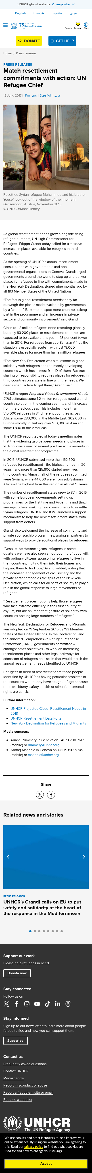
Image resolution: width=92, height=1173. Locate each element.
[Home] (26, 26)
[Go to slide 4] (45, 932)
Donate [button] (78, 28)
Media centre (13, 1078)
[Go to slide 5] (49, 932)
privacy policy (33, 1146)
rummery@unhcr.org (43, 745)
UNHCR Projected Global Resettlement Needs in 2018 (48, 711)
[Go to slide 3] (40, 932)
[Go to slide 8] (63, 932)
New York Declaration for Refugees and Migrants (48, 723)
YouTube (37, 1004)
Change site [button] (61, 4)
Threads (68, 1004)
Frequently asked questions (24, 1063)
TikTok (47, 1004)
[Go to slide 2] (36, 932)
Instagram (27, 1004)
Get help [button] (65, 41)
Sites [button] (86, 28)
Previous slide (8, 856)
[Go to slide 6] (54, 932)
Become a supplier (17, 1099)
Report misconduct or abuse (25, 1085)
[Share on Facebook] (51, 795)
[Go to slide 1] (31, 932)
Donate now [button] (17, 973)
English (20, 13)
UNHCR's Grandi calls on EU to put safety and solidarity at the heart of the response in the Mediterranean (42, 907)
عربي (73, 13)
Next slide (84, 856)
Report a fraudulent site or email (28, 1092)
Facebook (16, 1004)
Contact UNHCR (16, 1071)
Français (38, 13)
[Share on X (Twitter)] (40, 795)
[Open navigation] (5, 26)
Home (7, 53)
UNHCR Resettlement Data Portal (36, 718)
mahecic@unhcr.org (43, 754)
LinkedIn (58, 1004)
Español (57, 13)
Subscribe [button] (15, 1040)
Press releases (26, 53)
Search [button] (68, 28)
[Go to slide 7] (58, 932)
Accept (46, 1163)
